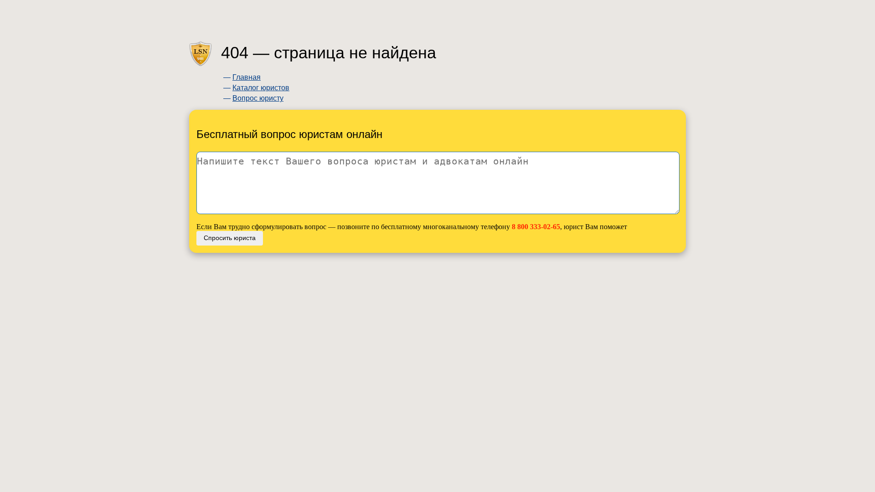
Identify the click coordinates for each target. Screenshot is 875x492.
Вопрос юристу (257, 98)
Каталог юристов (260, 88)
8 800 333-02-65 (536, 227)
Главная (246, 77)
